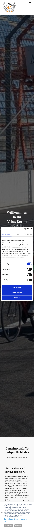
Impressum (24, 519)
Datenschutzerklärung (11, 519)
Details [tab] (17, 234)
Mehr (5, 521)
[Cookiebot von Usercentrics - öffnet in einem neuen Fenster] (24, 229)
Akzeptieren (8, 525)
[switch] (29, 269)
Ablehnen (17, 297)
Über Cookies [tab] (28, 234)
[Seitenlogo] (9, 7)
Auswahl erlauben (17, 292)
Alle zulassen (17, 287)
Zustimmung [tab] (6, 234)
